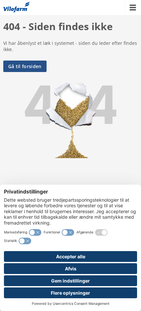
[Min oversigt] (16, 7)
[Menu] (133, 7)
